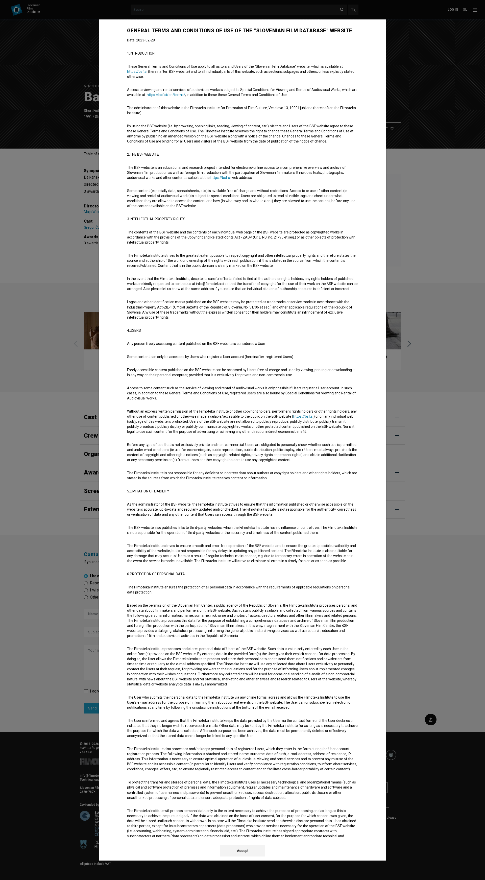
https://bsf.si (137, 71)
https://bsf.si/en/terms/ (166, 95)
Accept (242, 851)
